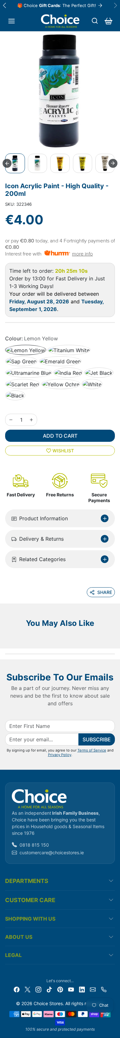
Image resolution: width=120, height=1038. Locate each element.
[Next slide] (112, 163)
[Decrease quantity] (11, 420)
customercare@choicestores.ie (52, 852)
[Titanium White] (69, 350)
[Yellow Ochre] (60, 384)
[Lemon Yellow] (25, 350)
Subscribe (97, 739)
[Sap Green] (21, 361)
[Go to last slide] (7, 163)
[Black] (15, 395)
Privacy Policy (59, 755)
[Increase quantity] (31, 420)
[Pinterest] (60, 989)
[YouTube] (71, 989)
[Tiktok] (49, 989)
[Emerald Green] (60, 361)
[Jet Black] (99, 372)
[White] (92, 384)
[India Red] (68, 372)
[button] (11, 21)
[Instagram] (38, 989)
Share (104, 592)
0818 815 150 (34, 845)
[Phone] (103, 989)
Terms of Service (91, 750)
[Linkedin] (81, 989)
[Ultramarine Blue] (28, 372)
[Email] (92, 989)
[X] (27, 989)
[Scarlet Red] (22, 384)
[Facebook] (16, 989)
